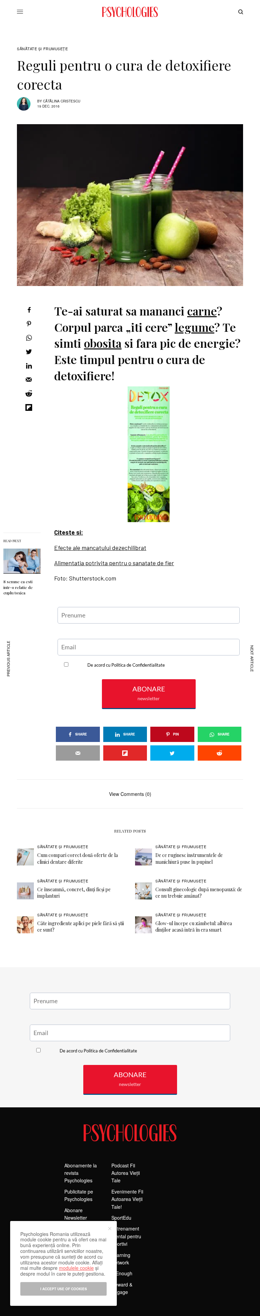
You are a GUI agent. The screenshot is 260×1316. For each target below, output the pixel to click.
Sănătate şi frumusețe (42, 49)
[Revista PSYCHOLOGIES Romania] (130, 12)
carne (202, 311)
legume (194, 327)
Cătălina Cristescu (61, 101)
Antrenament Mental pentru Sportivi (126, 1236)
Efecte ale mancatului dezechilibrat (100, 547)
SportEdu (121, 1217)
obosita (103, 343)
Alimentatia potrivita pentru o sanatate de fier (114, 563)
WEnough (121, 1273)
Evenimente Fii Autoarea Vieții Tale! (127, 1199)
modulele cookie (76, 1267)
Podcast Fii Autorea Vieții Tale (125, 1173)
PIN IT (152, 454)
